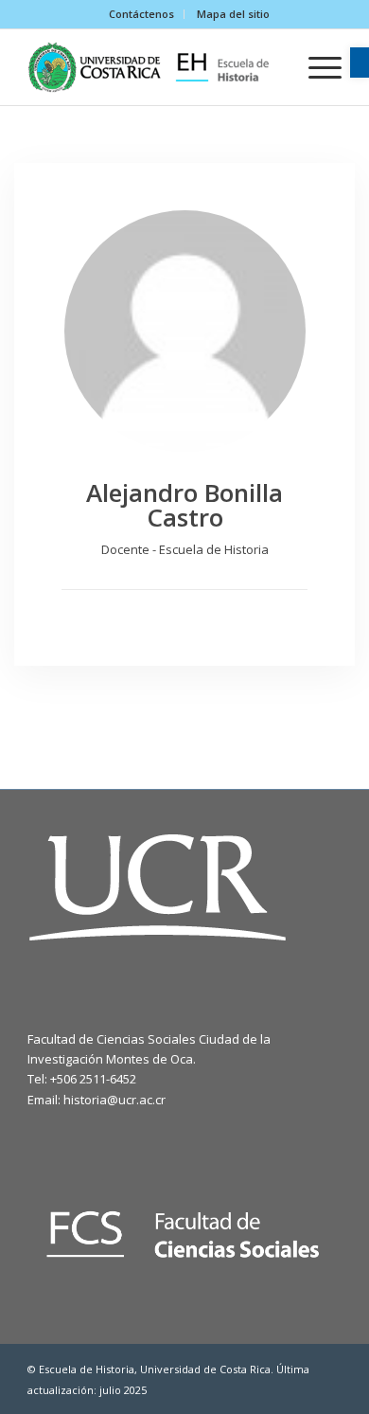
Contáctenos (141, 14)
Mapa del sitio (233, 14)
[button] (359, 62)
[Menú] (316, 67)
